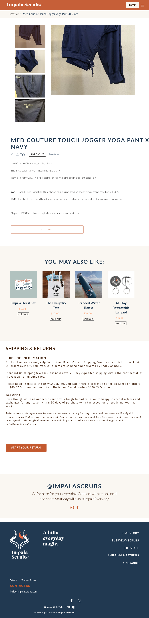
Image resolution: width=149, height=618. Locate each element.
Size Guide (131, 562)
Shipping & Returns (123, 555)
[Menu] (143, 5)
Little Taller (58, 607)
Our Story (130, 533)
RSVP (134, 4)
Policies (13, 580)
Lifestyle (131, 547)
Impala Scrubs (48, 612)
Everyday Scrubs (125, 540)
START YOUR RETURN (26, 447)
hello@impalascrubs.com (23, 591)
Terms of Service (28, 580)
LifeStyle (14, 14)
